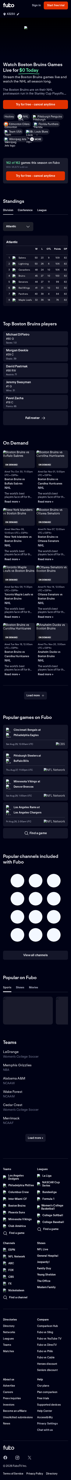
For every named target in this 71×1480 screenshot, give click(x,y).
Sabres (22, 257)
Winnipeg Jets (17, 139)
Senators (23, 281)
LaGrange (11, 1052)
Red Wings (24, 287)
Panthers (23, 293)
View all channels (35, 955)
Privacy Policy (34, 1473)
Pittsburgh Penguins (49, 116)
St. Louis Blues (39, 131)
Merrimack (11, 1118)
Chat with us (45, 1429)
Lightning (24, 263)
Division (8, 210)
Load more (33, 695)
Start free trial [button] (56, 5)
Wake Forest (12, 1092)
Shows (20, 987)
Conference (25, 210)
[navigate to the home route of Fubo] (8, 5)
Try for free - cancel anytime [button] (35, 104)
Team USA (15, 131)
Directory (51, 1473)
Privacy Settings (47, 1423)
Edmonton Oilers (19, 124)
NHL (25, 116)
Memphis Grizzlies (17, 1065)
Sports (7, 987)
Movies (33, 987)
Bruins (22, 275)
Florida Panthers (49, 124)
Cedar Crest (12, 1105)
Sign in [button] (36, 5)
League (42, 210)
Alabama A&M (14, 1078)
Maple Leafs (25, 299)
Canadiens (24, 269)
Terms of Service (13, 1473)
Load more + (35, 1137)
